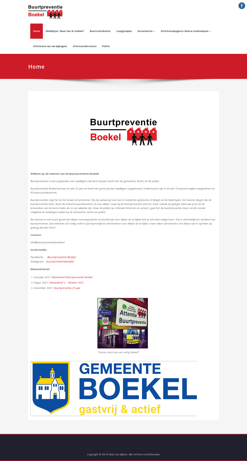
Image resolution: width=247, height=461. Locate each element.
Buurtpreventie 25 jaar (67, 288)
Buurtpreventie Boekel (61, 257)
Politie (106, 46)
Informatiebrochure (84, 46)
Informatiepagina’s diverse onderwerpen (185, 31)
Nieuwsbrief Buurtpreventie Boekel (72, 277)
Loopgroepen (124, 31)
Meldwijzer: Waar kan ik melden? (65, 31)
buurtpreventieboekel (60, 261)
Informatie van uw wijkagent (50, 46)
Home (36, 31)
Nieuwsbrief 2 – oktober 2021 (66, 282)
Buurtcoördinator (100, 31)
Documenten (145, 31)
